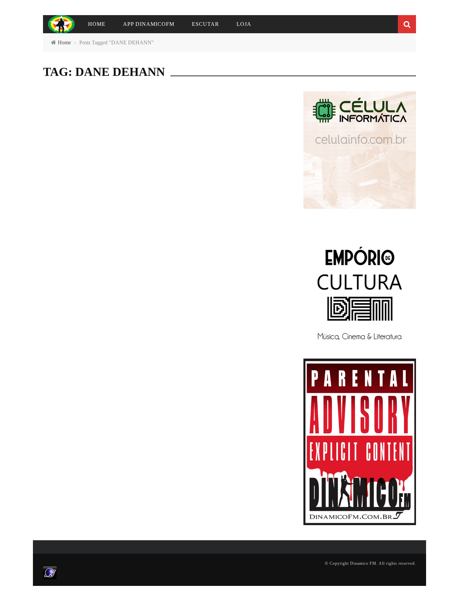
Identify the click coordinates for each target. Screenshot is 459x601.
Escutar (205, 24)
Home (97, 24)
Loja (244, 24)
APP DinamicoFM (148, 24)
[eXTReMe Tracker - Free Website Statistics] (50, 572)
